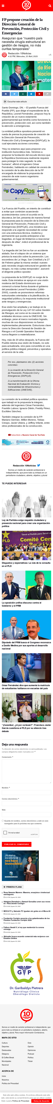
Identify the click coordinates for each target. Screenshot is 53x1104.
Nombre (6, 787)
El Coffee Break (8, 1057)
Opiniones (32, 1050)
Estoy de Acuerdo (41, 1101)
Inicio (4, 1076)
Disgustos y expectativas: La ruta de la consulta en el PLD (26, 564)
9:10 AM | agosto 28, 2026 (12, 906)
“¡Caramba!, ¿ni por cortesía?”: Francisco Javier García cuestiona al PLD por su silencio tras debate (26, 728)
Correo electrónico (10, 799)
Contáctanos (39, 1032)
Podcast (31, 1054)
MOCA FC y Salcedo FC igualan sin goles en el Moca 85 (27, 911)
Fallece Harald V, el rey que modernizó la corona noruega (24, 928)
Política (30, 1057)
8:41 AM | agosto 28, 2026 (12, 941)
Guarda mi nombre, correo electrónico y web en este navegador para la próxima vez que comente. (26, 822)
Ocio (29, 1043)
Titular (30, 1061)
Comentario (7, 757)
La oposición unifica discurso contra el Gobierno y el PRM (21, 604)
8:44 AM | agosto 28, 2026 (12, 932)
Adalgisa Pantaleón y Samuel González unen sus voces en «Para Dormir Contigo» (27, 902)
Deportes (5, 1046)
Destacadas (6, 1050)
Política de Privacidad (10, 1083)
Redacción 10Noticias (19, 53)
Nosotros (5, 1079)
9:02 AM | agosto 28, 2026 (12, 914)
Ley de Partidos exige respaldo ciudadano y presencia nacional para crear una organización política (26, 523)
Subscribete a (28, 435)
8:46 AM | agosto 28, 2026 (12, 923)
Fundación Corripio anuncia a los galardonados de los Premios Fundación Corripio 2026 (27, 919)
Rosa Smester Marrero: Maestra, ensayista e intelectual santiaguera (27, 893)
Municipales (6, 1061)
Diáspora (5, 1054)
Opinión (31, 1046)
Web (4, 810)
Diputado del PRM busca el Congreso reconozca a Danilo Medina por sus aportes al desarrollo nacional (26, 645)
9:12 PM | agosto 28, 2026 (13, 897)
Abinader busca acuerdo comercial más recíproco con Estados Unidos (26, 937)
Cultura (5, 1043)
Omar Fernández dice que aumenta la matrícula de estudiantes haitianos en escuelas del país (26, 687)
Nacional (5, 1065)
